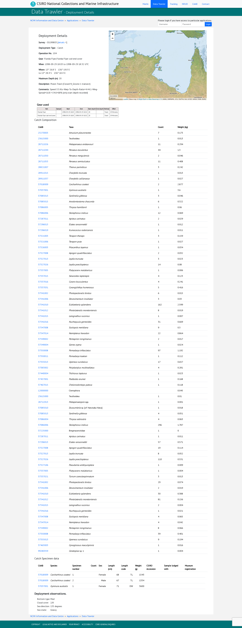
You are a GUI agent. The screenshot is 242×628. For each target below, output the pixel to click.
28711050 (43, 155)
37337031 (43, 287)
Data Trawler (159, 4)
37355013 (43, 361)
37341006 (43, 298)
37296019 (43, 230)
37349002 (43, 339)
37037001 (43, 190)
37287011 (43, 218)
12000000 (43, 390)
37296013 (43, 224)
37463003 (43, 545)
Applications (72, 20)
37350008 (43, 350)
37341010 (43, 304)
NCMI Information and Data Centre (47, 20)
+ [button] (112, 34)
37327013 (43, 258)
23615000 (43, 138)
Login (208, 24)
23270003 (43, 132)
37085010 (43, 407)
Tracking (173, 4)
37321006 (43, 241)
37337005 (43, 270)
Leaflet (126, 99)
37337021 (43, 476)
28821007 (43, 167)
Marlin (145, 4)
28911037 (43, 178)
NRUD (185, 4)
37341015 (43, 316)
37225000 (43, 430)
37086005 (43, 207)
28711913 (43, 402)
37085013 (43, 195)
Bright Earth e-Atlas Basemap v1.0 (150, 99)
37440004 (43, 373)
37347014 (43, 333)
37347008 (43, 327)
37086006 (43, 213)
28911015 (43, 172)
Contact (206, 4)
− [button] (112, 38)
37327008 (43, 253)
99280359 (43, 550)
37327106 (43, 465)
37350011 (43, 356)
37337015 (43, 276)
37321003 (43, 235)
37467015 (43, 384)
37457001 (43, 379)
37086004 (43, 419)
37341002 (43, 293)
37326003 (43, 247)
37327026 (43, 264)
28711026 (43, 144)
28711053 (43, 161)
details (61, 42)
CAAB (194, 4)
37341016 (43, 321)
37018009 (43, 184)
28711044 (43, 150)
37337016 (43, 281)
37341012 (43, 310)
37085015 (43, 201)
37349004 (43, 344)
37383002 (43, 367)
